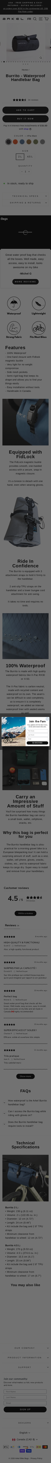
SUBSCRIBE (37, 743)
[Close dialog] (47, 718)
